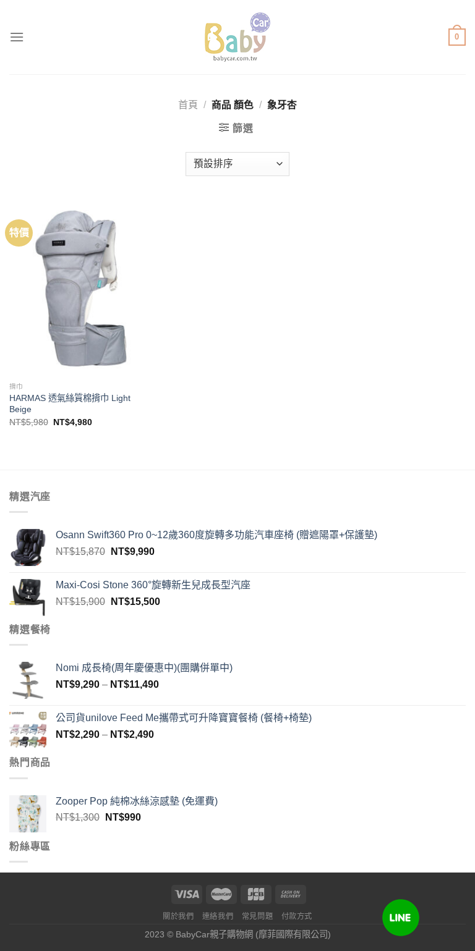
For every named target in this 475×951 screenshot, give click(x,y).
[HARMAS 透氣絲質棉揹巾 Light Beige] (81, 288)
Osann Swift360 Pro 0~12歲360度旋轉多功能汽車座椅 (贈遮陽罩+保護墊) (216, 535)
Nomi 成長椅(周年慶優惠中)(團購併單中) (144, 667)
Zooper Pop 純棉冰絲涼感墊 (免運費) (137, 801)
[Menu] (16, 37)
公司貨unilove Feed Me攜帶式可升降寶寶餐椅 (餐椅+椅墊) (184, 717)
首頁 (188, 104)
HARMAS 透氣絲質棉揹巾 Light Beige (70, 404)
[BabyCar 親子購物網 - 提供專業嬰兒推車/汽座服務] (238, 37)
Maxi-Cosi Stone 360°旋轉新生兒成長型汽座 (153, 585)
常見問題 (257, 916)
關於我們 (178, 916)
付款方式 (296, 916)
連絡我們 (217, 916)
